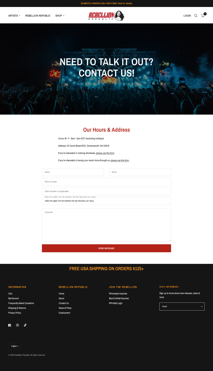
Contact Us (64, 303)
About (61, 298)
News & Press (65, 308)
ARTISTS (13, 15)
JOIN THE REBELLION (123, 287)
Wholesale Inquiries (118, 293)
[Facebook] (12, 325)
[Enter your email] (201, 306)
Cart (10, 293)
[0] (202, 15)
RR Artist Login (115, 303)
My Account (13, 298)
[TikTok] (27, 325)
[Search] (196, 15)
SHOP (58, 15)
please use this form (105, 153)
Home (61, 293)
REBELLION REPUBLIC (37, 15)
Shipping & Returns (17, 308)
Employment (64, 312)
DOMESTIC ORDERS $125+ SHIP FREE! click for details (106, 3)
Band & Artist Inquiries (119, 298)
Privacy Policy (14, 312)
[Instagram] (19, 325)
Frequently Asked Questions (21, 303)
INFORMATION (17, 287)
